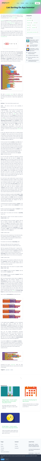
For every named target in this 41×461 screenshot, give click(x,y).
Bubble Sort (12, 23)
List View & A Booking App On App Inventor (34, 45)
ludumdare (34, 27)
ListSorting (13, 364)
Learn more (28, 455)
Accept (3, 459)
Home (18, 3)
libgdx (28, 27)
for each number (12, 17)
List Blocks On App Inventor (33, 55)
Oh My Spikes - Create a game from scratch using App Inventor (34, 49)
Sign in (33, 3)
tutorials (12, 369)
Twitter (16, 444)
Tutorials (22, 3)
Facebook (16, 448)
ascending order (4, 36)
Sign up (37, 3)
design (28, 25)
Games (27, 3)
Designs (2, 449)
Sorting (2, 20)
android (35, 22)
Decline (7, 459)
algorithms (9, 21)
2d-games (29, 22)
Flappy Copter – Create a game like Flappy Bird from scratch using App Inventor (34, 41)
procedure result (9, 94)
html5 (33, 25)
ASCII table (19, 128)
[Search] (30, 3)
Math (15, 113)
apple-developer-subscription (32, 32)
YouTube (16, 446)
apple (28, 29)
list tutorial (15, 16)
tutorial (13, 290)
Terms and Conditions (5, 451)
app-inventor (30, 20)
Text (4, 119)
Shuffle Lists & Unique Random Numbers (32, 53)
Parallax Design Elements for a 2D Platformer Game (33, 61)
